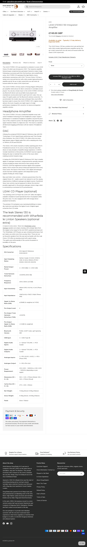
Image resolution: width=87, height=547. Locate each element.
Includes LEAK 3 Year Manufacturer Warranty (62, 57)
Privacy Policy (41, 487)
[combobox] (47, 7)
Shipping (58, 36)
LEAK (50, 22)
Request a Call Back (43, 473)
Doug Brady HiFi (10, 540)
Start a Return (41, 494)
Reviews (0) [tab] (17, 63)
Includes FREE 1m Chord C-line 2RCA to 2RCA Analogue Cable (66, 77)
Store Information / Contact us (46, 470)
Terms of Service (42, 500)
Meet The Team (42, 483)
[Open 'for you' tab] (85, 271)
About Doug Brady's (43, 480)
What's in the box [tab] (29, 63)
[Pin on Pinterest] (61, 120)
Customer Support (42, 466)
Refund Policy (41, 490)
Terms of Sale (41, 497)
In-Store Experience (42, 477)
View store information (57, 94)
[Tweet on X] (54, 120)
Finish (50, 62)
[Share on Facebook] (57, 120)
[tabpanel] (23, 234)
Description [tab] (6, 63)
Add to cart (73, 84)
